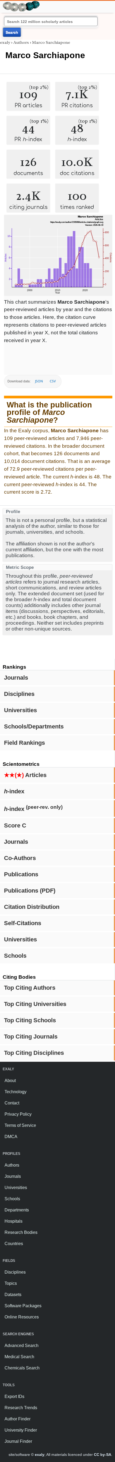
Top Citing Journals (30, 1036)
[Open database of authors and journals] (21, 3)
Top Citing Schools (30, 1020)
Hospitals (13, 1221)
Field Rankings (24, 742)
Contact (12, 1103)
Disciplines (19, 694)
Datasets (13, 1294)
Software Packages (23, 1305)
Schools (15, 955)
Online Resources (22, 1317)
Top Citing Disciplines (34, 1052)
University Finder (21, 1430)
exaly (5, 42)
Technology (15, 1091)
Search (12, 32)
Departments (17, 1210)
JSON (39, 381)
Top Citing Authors (29, 987)
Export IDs (14, 1396)
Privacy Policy (18, 1114)
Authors (21, 42)
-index (14, 791)
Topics (11, 1283)
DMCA (11, 1136)
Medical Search (19, 1356)
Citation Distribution (31, 907)
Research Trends (21, 1407)
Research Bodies (21, 1232)
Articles (25, 775)
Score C (15, 825)
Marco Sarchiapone (51, 42)
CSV (53, 381)
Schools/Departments (34, 726)
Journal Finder (18, 1441)
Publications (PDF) (29, 890)
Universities (20, 710)
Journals (16, 677)
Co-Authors (20, 858)
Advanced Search (22, 1345)
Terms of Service (20, 1125)
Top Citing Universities (35, 1004)
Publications (21, 874)
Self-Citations (22, 923)
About (10, 1080)
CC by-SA (102, 1454)
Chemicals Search (22, 1368)
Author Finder (17, 1419)
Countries (14, 1243)
